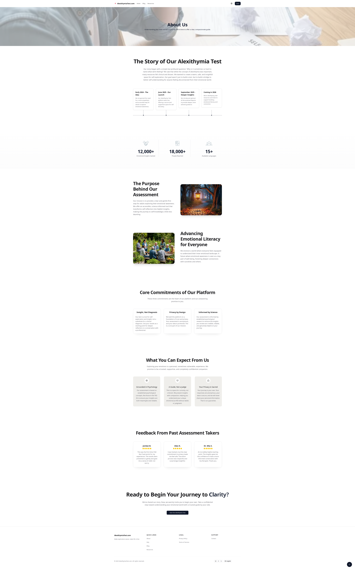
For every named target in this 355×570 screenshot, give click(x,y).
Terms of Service (184, 542)
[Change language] (232, 3)
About (148, 538)
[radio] (215, 561)
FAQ (148, 542)
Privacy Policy (183, 538)
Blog (144, 3)
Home (138, 3)
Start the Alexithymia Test (177, 512)
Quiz (237, 3)
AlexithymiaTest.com (122, 535)
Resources (151, 3)
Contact (213, 538)
